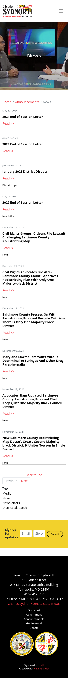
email (41, 665)
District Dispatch (11, 185)
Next (24, 481)
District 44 (34, 610)
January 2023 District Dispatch (25, 171)
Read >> (8, 123)
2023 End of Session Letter (22, 144)
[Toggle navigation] (60, 11)
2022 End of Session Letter (22, 202)
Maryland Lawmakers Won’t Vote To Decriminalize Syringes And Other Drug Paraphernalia (33, 361)
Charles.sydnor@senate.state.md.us (34, 603)
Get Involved (34, 623)
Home (6, 102)
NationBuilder (41, 668)
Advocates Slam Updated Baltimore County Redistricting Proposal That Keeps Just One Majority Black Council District (32, 401)
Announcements (27, 102)
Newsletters (8, 216)
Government (34, 614)
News (5, 254)
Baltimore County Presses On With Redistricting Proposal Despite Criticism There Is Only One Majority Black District (33, 320)
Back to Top (34, 475)
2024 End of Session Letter (22, 116)
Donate (34, 628)
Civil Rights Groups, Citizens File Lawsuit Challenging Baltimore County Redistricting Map (33, 237)
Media (6, 493)
